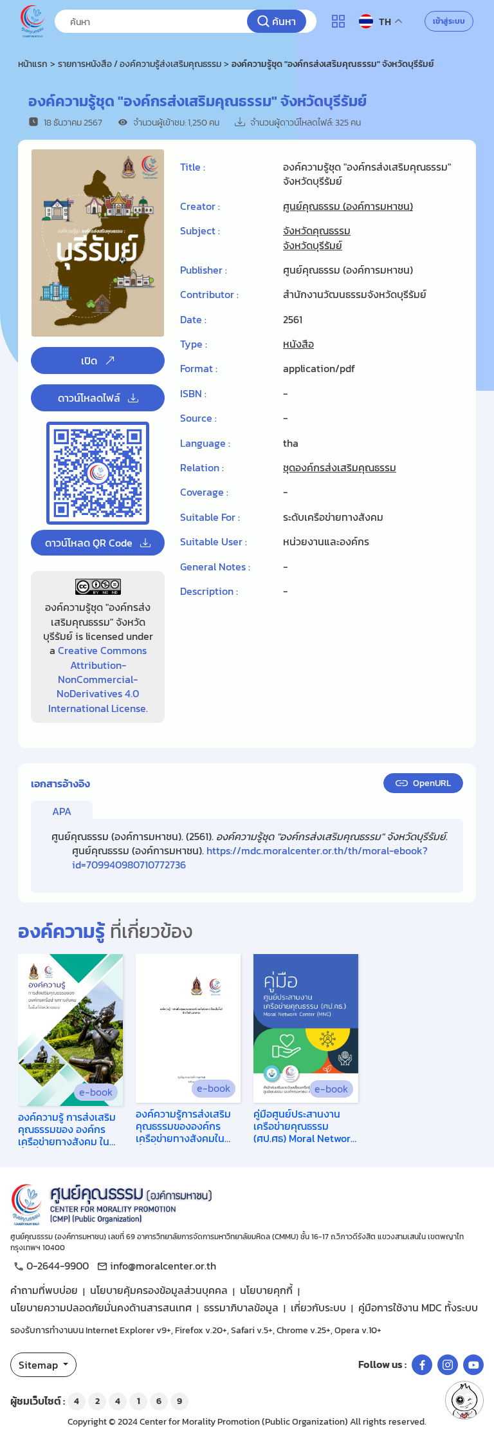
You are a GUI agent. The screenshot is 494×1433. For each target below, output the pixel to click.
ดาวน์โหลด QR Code (89, 542)
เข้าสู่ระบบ (449, 21)
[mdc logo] (247, 1202)
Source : (198, 418)
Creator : (200, 206)
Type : (193, 344)
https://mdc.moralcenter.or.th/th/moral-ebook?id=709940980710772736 (250, 857)
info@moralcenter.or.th (163, 1266)
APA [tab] (61, 811)
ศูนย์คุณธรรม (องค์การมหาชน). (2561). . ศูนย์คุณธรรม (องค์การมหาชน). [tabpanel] (249, 851)
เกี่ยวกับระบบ (318, 1307)
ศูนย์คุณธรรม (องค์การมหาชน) (348, 206)
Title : (192, 167)
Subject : (200, 230)
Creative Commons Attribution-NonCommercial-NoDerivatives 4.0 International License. (98, 679)
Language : (205, 443)
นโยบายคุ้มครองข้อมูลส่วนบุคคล (159, 1290)
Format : (198, 368)
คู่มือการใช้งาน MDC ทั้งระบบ (418, 1307)
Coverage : (204, 492)
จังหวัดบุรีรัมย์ (312, 245)
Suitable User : (213, 541)
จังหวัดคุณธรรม (317, 230)
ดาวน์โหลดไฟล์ (89, 398)
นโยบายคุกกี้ (266, 1290)
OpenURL (432, 783)
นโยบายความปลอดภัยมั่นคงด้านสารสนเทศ (101, 1307)
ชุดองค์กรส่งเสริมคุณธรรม (339, 467)
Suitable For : (210, 517)
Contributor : (209, 294)
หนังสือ (298, 344)
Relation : (202, 467)
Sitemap (39, 1364)
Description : (209, 591)
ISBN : (193, 393)
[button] (464, 1400)
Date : (193, 319)
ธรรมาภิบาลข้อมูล (241, 1307)
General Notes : (215, 566)
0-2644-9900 (57, 1266)
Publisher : (203, 270)
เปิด (89, 360)
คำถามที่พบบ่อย (44, 1290)
